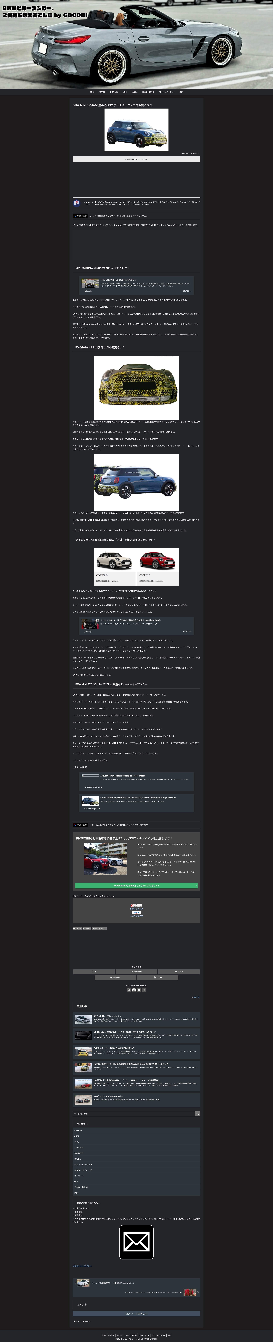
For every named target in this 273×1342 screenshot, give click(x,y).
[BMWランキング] (136, 905)
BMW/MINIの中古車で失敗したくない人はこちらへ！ (136, 885)
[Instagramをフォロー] (134, 990)
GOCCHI (87, 204)
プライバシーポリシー (82, 1265)
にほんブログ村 (136, 915)
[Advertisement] (136, 179)
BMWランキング (136, 908)
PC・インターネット (158, 1335)
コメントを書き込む (136, 1313)
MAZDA (134, 1335)
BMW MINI (78, 928)
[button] (157, 977)
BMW (104, 1335)
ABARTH (111, 1335)
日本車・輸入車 (144, 1335)
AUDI (127, 1335)
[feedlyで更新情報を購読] (139, 990)
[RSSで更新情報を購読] (144, 990)
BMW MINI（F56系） (100, 928)
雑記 (169, 1335)
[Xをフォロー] (129, 990)
